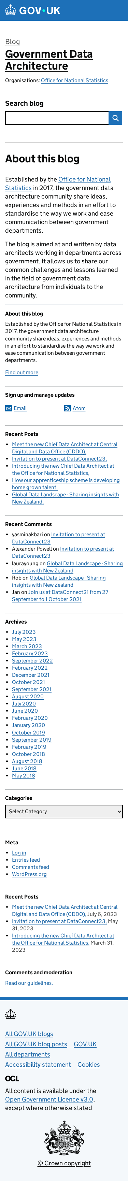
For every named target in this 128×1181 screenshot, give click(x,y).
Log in (19, 852)
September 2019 (32, 740)
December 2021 (30, 675)
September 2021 (32, 689)
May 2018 (23, 775)
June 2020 (25, 711)
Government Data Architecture (49, 60)
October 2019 (28, 732)
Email (20, 408)
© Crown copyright (64, 1163)
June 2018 (24, 768)
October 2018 (28, 754)
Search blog (24, 103)
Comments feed (30, 867)
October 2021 (28, 682)
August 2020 (28, 696)
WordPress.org (29, 874)
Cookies (88, 1064)
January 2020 (28, 725)
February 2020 (30, 718)
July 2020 (24, 703)
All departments (27, 1054)
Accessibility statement (38, 1064)
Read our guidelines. (29, 983)
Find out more (21, 372)
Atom (79, 408)
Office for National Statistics (74, 80)
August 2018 (27, 761)
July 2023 (24, 632)
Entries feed (26, 860)
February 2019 (29, 747)
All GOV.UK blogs (29, 1034)
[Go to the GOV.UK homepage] (32, 10)
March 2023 (27, 646)
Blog (12, 41)
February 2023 (30, 653)
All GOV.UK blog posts (36, 1044)
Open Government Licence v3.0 (49, 1099)
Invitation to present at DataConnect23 (58, 458)
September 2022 (32, 660)
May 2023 (24, 639)
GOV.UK (85, 1044)
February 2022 (30, 668)
